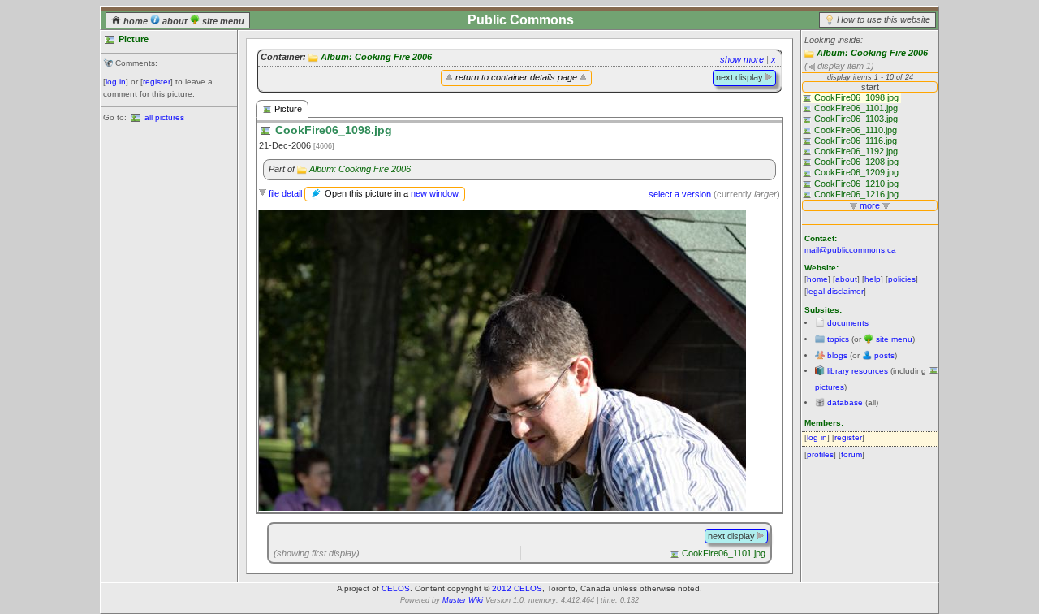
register (156, 81)
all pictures (164, 117)
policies (902, 279)
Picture (287, 109)
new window (434, 193)
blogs (837, 355)
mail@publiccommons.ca (850, 249)
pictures (829, 387)
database (845, 402)
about (175, 21)
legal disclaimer (835, 291)
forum (851, 454)
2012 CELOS (517, 588)
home (135, 21)
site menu (222, 21)
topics (838, 339)
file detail (285, 193)
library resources (857, 370)
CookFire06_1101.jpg (723, 553)
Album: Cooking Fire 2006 (872, 53)
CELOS (396, 588)
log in (116, 81)
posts (884, 355)
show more (742, 59)
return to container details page (516, 77)
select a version (680, 194)
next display (740, 77)
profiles (820, 454)
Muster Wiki (462, 600)
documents (848, 322)
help (872, 279)
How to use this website (883, 19)
